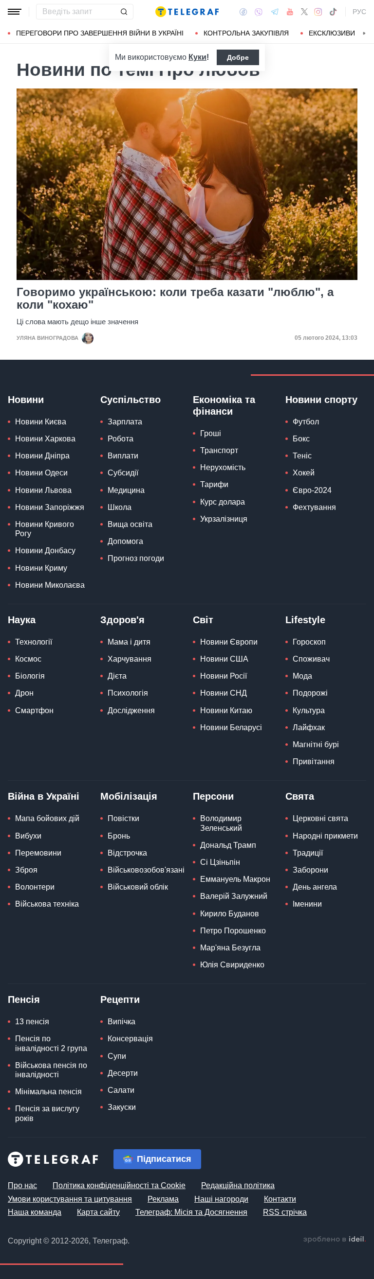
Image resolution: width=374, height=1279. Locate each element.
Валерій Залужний (233, 896)
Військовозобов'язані (146, 870)
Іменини (307, 904)
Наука (22, 619)
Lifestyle (305, 619)
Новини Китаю (226, 710)
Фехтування (314, 507)
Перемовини (38, 853)
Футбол (306, 422)
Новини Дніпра (42, 456)
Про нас (22, 1185)
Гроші (210, 433)
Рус (359, 12)
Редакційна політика (238, 1185)
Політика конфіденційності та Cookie (119, 1185)
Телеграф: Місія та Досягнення (191, 1212)
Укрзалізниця (223, 519)
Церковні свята (320, 818)
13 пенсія (32, 1021)
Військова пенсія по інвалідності (51, 1070)
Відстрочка (127, 853)
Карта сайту (98, 1212)
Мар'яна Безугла (230, 948)
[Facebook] (243, 11)
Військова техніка (47, 904)
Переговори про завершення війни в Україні (100, 33)
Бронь (119, 836)
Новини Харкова (45, 439)
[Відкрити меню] (14, 11)
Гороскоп (309, 642)
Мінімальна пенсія (48, 1091)
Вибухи (28, 836)
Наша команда (34, 1212)
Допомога (125, 541)
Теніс (302, 456)
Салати (121, 1090)
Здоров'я (122, 619)
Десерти (123, 1073)
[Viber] (258, 12)
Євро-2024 (312, 490)
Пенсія (24, 999)
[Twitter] (304, 11)
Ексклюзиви (332, 33)
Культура (309, 710)
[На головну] (187, 11)
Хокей (304, 473)
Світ (203, 619)
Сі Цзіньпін (220, 862)
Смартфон (34, 710)
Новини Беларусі (231, 727)
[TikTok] (333, 11)
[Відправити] (123, 11)
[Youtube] (290, 11)
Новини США (224, 659)
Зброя (26, 870)
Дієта (117, 676)
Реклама (163, 1199)
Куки (197, 57)
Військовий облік (138, 887)
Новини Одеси (41, 473)
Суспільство (130, 399)
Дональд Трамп (228, 845)
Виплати (123, 456)
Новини (26, 399)
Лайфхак (309, 727)
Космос (28, 659)
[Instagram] (318, 11)
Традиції (308, 853)
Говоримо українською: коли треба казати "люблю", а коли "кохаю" (175, 298)
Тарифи (214, 484)
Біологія (30, 676)
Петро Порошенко (233, 931)
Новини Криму (41, 568)
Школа (119, 507)
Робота (120, 439)
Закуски (122, 1107)
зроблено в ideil (334, 1239)
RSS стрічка (285, 1212)
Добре (238, 57)
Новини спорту (321, 399)
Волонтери (35, 887)
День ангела (315, 887)
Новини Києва (40, 422)
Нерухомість (222, 467)
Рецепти (120, 999)
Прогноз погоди (136, 558)
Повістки (123, 818)
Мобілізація (128, 796)
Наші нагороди (221, 1199)
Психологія (128, 693)
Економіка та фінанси (224, 405)
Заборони (310, 870)
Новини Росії (223, 676)
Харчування (129, 659)
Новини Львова (43, 490)
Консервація (130, 1038)
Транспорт (219, 450)
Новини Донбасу (45, 550)
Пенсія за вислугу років (47, 1113)
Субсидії (123, 473)
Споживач (311, 659)
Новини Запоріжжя (49, 507)
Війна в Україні (43, 796)
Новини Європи (229, 642)
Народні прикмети (325, 836)
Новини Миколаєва (50, 585)
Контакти (280, 1199)
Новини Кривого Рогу (44, 529)
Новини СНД (223, 693)
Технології (33, 642)
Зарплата (125, 422)
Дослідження (131, 710)
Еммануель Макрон (235, 879)
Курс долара (222, 502)
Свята (299, 796)
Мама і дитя (129, 642)
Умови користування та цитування (70, 1199)
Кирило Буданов (229, 914)
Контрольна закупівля (246, 33)
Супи (117, 1056)
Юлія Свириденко (232, 965)
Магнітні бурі (316, 744)
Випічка (121, 1021)
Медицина (126, 490)
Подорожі (310, 693)
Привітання (314, 761)
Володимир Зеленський (221, 823)
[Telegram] (274, 11)
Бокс (301, 439)
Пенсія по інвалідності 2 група (51, 1043)
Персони (213, 796)
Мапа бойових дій (47, 818)
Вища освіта (130, 524)
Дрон (24, 693)
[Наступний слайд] (364, 33)
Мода (302, 676)
